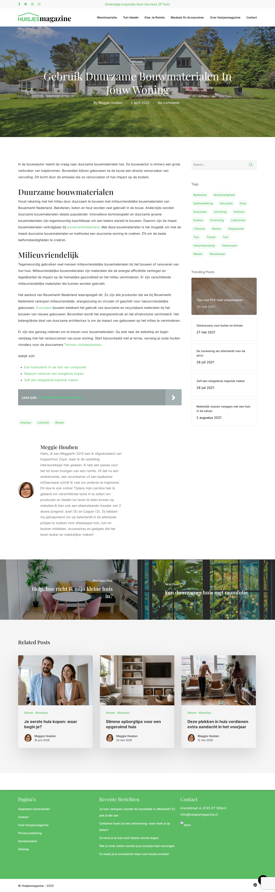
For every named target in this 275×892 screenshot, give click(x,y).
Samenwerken (27, 841)
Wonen (137, 61)
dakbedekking (203, 203)
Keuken (198, 220)
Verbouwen (229, 245)
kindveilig (217, 220)
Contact (251, 17)
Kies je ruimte (155, 17)
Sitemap (23, 849)
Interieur (25, 422)
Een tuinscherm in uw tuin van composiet (55, 367)
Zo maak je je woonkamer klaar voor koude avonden (134, 854)
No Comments (169, 103)
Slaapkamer (236, 228)
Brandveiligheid (224, 195)
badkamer (200, 195)
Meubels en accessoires (187, 17)
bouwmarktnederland (83, 227)
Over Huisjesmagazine (225, 17)
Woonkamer (217, 254)
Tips (196, 237)
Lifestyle (43, 422)
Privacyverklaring (30, 833)
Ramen (216, 228)
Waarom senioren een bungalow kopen (54, 374)
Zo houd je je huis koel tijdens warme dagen (129, 838)
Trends (211, 237)
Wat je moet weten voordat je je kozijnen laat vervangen (137, 846)
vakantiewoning (204, 245)
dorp (243, 203)
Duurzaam (44, 308)
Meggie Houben (110, 103)
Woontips (41, 712)
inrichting (220, 211)
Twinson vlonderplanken (82, 345)
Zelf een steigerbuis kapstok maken (51, 380)
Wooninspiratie (107, 17)
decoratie (226, 203)
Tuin (225, 237)
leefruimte (238, 220)
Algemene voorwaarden (34, 809)
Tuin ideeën (131, 17)
